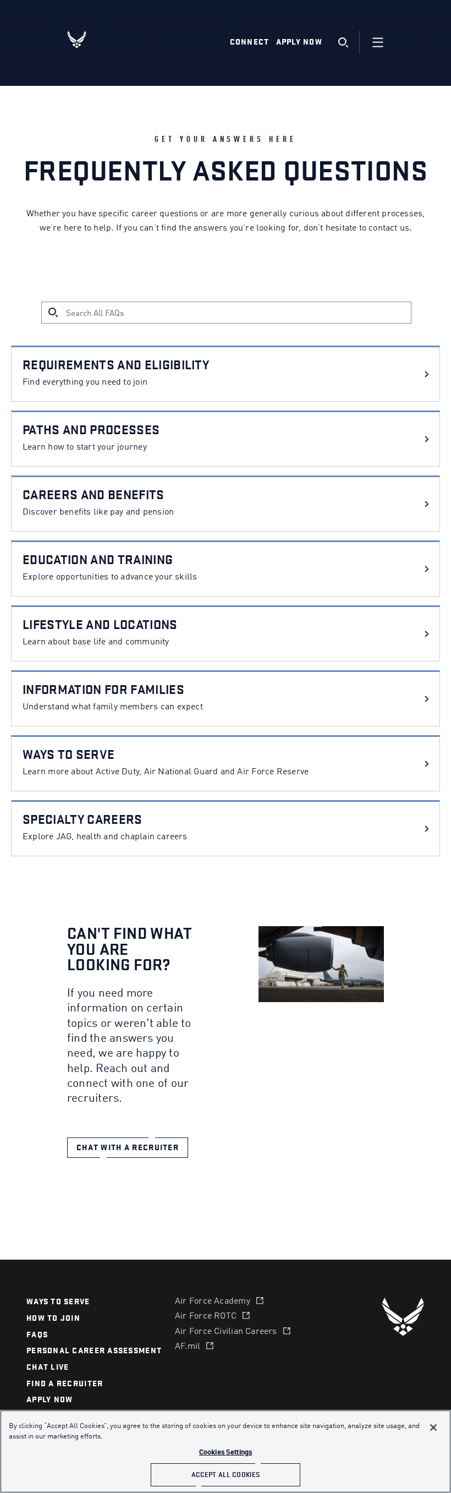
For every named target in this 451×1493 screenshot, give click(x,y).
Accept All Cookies (225, 1474)
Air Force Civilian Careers (226, 1331)
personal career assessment (94, 1351)
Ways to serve (58, 1302)
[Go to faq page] (426, 374)
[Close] (433, 1427)
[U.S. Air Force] (403, 1317)
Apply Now (299, 42)
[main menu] (377, 42)
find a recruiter (64, 1384)
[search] (343, 42)
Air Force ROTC (206, 1316)
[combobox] (238, 313)
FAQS (37, 1335)
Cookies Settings (225, 1452)
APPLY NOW (49, 1399)
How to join (53, 1318)
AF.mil (187, 1346)
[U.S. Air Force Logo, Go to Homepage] (85, 39)
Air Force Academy (212, 1301)
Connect (250, 42)
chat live (47, 1367)
